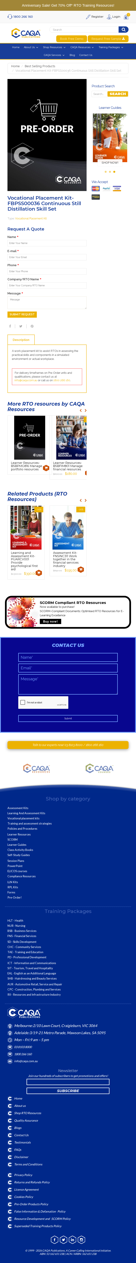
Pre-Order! (14, 897)
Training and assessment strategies (29, 823)
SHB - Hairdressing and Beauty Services (32, 978)
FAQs (17, 1149)
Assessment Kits (17, 808)
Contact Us (21, 1135)
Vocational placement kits (23, 818)
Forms (11, 892)
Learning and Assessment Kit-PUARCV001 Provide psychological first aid (24, 561)
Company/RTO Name (24, 279)
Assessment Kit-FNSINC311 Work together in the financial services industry (66, 559)
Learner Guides (16, 844)
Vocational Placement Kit (31, 218)
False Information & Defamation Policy (39, 1211)
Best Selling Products (40, 66)
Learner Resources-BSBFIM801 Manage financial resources (68, 466)
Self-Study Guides (18, 855)
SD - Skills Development (21, 942)
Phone (13, 265)
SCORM (12, 839)
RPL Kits (12, 887)
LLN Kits (12, 882)
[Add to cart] (46, 468)
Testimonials (22, 1142)
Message (15, 293)
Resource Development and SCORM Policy (42, 1219)
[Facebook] (9, 326)
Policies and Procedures (22, 828)
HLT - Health (15, 920)
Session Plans (15, 861)
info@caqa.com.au (26, 380)
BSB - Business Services (21, 931)
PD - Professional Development (26, 957)
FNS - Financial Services (21, 936)
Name (12, 237)
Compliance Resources (21, 876)
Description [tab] (21, 340)
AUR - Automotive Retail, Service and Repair (34, 984)
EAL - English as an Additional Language (31, 973)
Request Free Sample (106, 38)
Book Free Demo (71, 38)
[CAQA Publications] (25, 32)
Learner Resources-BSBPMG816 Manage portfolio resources (26, 466)
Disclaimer (21, 1157)
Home (15, 66)
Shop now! (110, 162)
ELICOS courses (17, 871)
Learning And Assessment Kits (26, 813)
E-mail (13, 251)
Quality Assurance (26, 1120)
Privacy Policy (23, 1175)
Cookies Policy (23, 1197)
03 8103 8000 (74, 745)
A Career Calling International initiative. (88, 1250)
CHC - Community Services (24, 947)
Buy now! (50, 621)
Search (118, 94)
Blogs (17, 1128)
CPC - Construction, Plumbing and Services (34, 989)
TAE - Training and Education (25, 952)
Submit (68, 718)
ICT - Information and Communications (31, 963)
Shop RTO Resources (27, 1113)
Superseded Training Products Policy (37, 1226)
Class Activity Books (20, 850)
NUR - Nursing (16, 925)
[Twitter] (20, 326)
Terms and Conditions (28, 1164)
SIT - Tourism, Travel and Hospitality (30, 968)
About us (20, 1105)
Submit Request (22, 314)
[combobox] (81, 30)
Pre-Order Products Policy (31, 1204)
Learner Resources (19, 834)
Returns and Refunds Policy (32, 1182)
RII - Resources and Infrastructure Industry (34, 994)
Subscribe (68, 1091)
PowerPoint (15, 866)
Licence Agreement (26, 1189)
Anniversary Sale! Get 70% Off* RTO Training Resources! (68, 5)
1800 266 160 (61, 380)
